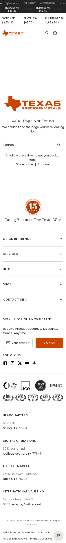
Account (44, 164)
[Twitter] (20, 364)
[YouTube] (27, 364)
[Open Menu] (61, 33)
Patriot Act (43, 532)
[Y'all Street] (34, 364)
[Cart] (55, 32)
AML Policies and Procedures (19, 532)
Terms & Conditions (41, 538)
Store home (24, 164)
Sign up (49, 343)
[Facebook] (5, 364)
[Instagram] (12, 364)
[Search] (47, 33)
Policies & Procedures (15, 538)
